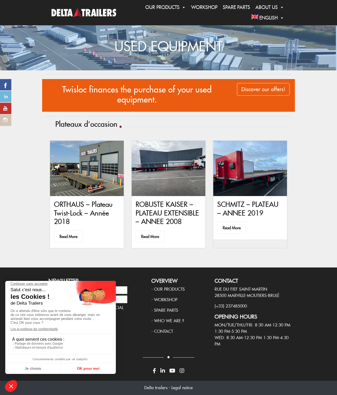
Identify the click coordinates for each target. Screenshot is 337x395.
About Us (266, 7)
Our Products (162, 7)
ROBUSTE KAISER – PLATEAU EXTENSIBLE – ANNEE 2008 (167, 213)
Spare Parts (236, 7)
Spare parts (166, 310)
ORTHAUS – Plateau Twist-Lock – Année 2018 (83, 213)
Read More (68, 236)
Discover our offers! (263, 89)
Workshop (204, 7)
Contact (163, 331)
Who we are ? (169, 321)
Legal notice (182, 388)
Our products (169, 289)
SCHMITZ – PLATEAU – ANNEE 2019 (247, 208)
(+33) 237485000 (231, 306)
